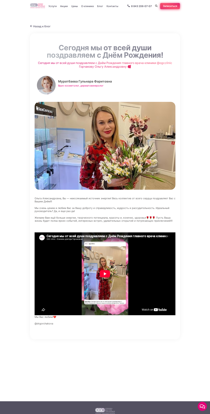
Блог (100, 6)
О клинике (87, 6)
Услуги (52, 6)
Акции (64, 6)
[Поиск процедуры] (156, 6)
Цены (74, 6)
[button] (202, 406)
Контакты (112, 6)
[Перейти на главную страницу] (37, 6)
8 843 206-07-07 (141, 6)
